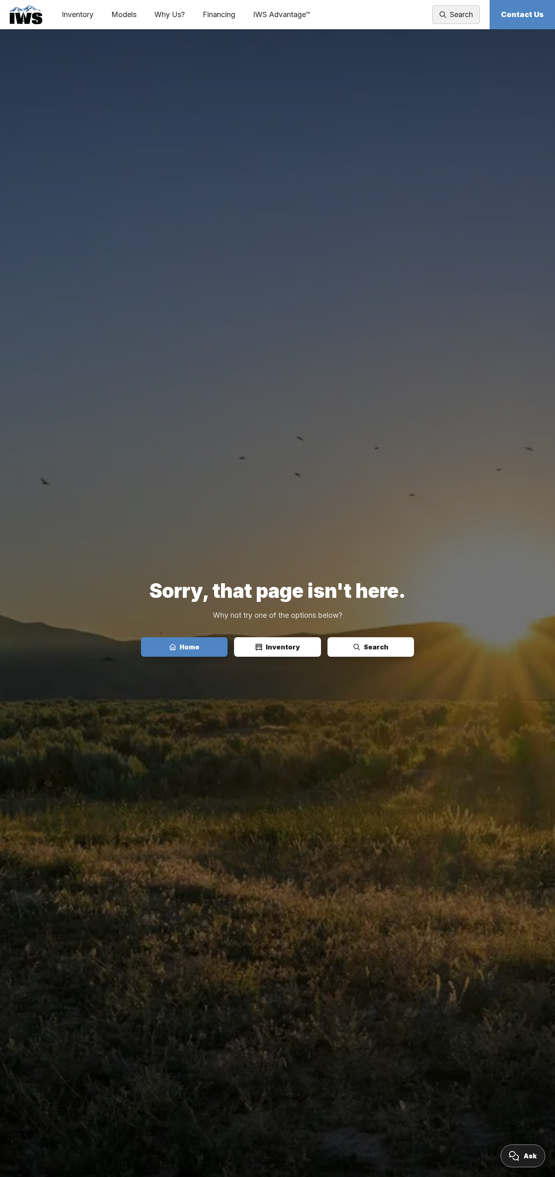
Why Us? (169, 14)
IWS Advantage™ (281, 14)
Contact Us (522, 14)
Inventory (77, 14)
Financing (219, 14)
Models (124, 14)
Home (189, 647)
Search (376, 647)
